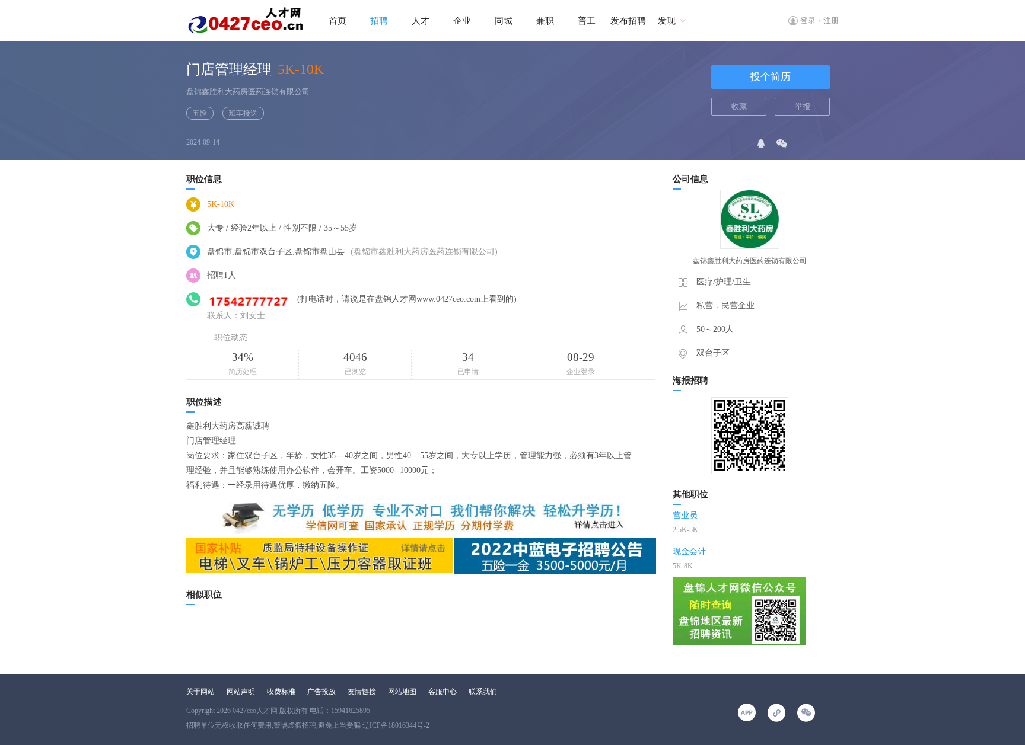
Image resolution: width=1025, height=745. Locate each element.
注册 (831, 20)
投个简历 (770, 76)
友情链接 (362, 692)
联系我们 (483, 692)
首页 (337, 20)
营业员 (685, 515)
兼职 (545, 20)
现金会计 (689, 551)
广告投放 (321, 692)
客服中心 (442, 692)
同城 (503, 20)
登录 (808, 20)
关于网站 (200, 692)
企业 (462, 20)
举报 (802, 106)
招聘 (379, 20)
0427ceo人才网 (255, 710)
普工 (587, 20)
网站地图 (402, 692)
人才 (420, 20)
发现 (667, 20)
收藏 (739, 106)
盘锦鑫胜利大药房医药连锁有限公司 (248, 91)
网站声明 (241, 692)
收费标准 (281, 692)
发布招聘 (628, 20)
